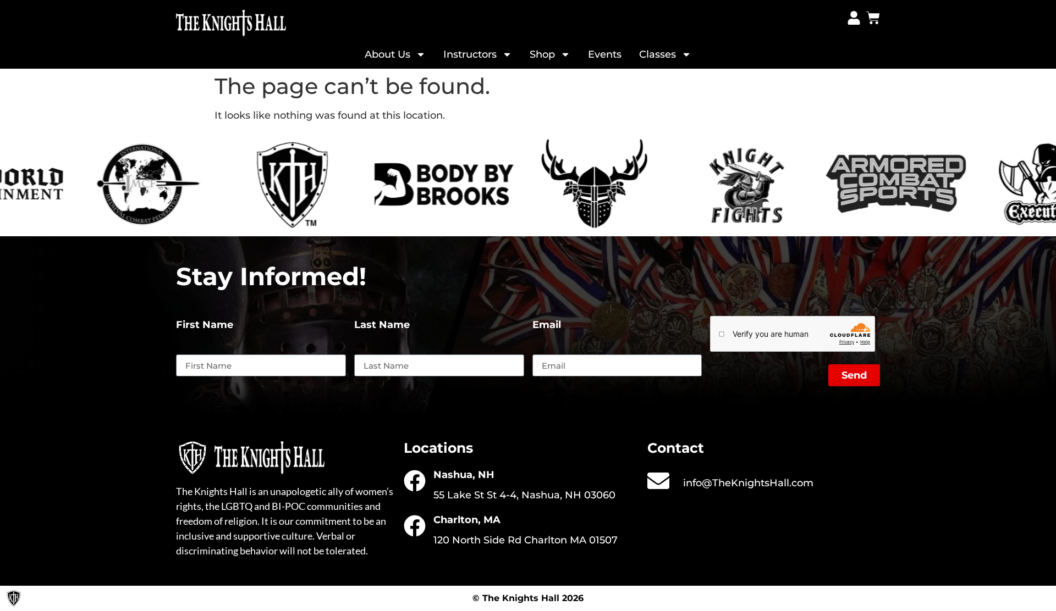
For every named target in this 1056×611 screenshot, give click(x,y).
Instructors (470, 54)
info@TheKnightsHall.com (748, 483)
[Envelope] (658, 481)
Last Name (382, 325)
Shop (542, 54)
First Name (204, 325)
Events (605, 54)
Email (546, 325)
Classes (657, 54)
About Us (387, 54)
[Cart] (873, 18)
